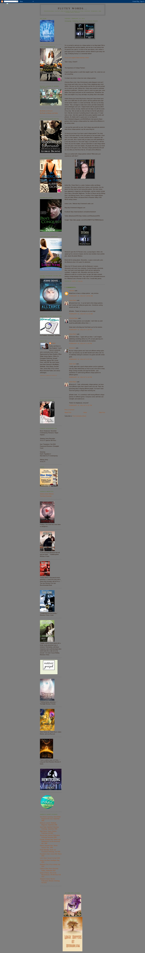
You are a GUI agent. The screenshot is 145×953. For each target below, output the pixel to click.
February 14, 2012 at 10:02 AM (81, 296)
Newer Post (68, 412)
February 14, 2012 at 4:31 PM (80, 405)
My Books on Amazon (46, 111)
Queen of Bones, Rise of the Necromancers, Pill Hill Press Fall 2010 (50, 874)
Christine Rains (73, 318)
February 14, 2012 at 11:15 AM (81, 314)
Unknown (71, 290)
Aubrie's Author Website (47, 494)
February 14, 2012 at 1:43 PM (80, 329)
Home (85, 412)
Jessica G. (72, 348)
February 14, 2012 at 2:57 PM (80, 359)
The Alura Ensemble (45, 496)
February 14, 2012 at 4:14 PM (80, 377)
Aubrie (53, 343)
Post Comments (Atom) (79, 416)
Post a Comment (69, 409)
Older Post (102, 412)
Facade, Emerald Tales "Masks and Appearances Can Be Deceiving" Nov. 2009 (50, 841)
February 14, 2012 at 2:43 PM (80, 343)
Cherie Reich (72, 300)
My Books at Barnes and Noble (49, 113)
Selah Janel (72, 364)
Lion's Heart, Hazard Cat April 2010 (50, 858)
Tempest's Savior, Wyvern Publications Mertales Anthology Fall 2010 (50, 880)
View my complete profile (48, 375)
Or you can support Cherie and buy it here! (77, 57)
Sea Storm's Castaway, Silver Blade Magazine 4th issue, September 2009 (50, 818)
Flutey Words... (72, 8)
